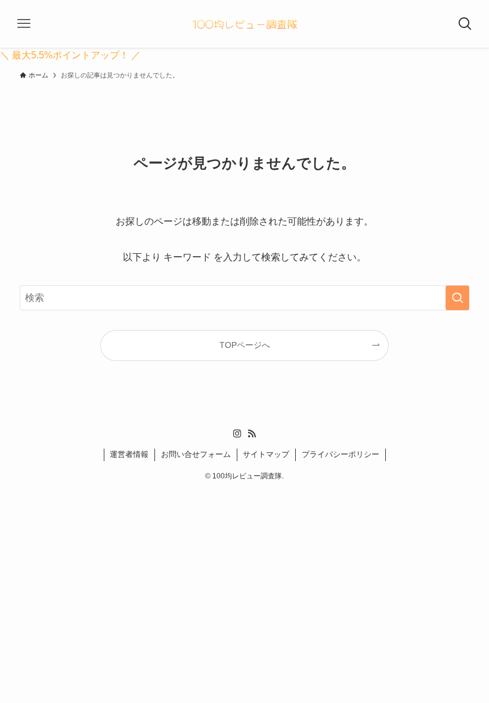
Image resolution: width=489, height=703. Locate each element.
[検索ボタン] (465, 24)
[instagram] (237, 433)
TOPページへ (244, 345)
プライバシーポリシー (340, 454)
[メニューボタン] (24, 24)
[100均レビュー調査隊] (244, 24)
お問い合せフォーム (196, 454)
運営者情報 (129, 454)
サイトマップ (266, 454)
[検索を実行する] (457, 297)
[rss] (251, 433)
